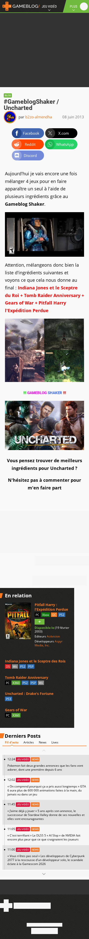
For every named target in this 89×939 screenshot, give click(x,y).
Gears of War (16, 710)
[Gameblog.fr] (20, 6)
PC (37, 615)
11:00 (46, 856)
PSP (30, 666)
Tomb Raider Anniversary (26, 677)
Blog (8, 95)
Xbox (45, 615)
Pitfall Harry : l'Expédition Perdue (51, 607)
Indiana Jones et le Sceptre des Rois (35, 661)
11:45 (46, 811)
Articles (28, 742)
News (42, 742)
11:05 (43, 834)
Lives (54, 742)
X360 (16, 683)
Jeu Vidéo (49, 6)
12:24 (45, 764)
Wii (15, 666)
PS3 (8, 699)
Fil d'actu (12, 742)
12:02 (46, 787)
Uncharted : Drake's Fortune (29, 693)
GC (54, 615)
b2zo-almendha (38, 116)
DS (8, 666)
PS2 (61, 615)
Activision (53, 636)
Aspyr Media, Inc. (49, 643)
